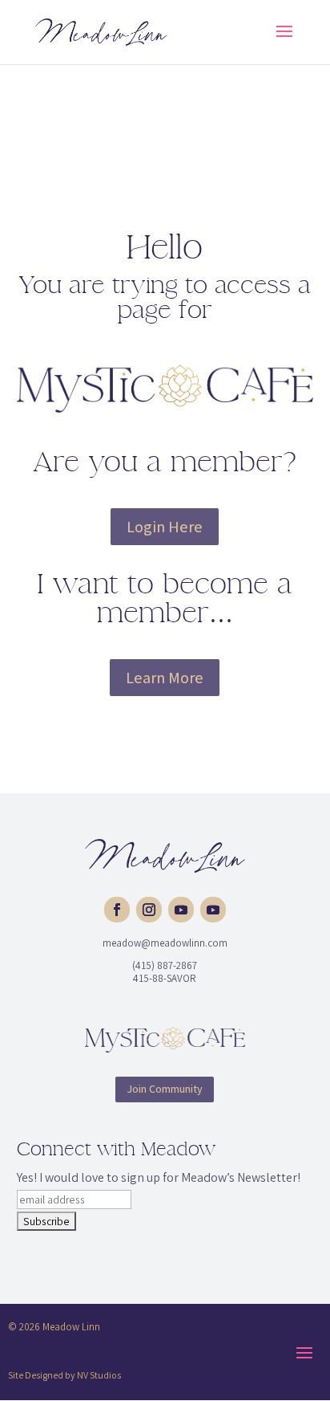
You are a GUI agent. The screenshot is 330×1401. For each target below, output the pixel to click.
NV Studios (99, 1375)
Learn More (164, 677)
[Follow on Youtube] (181, 909)
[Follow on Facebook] (117, 909)
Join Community (165, 1088)
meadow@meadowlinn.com (165, 943)
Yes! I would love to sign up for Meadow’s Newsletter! (158, 1177)
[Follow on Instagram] (149, 909)
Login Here (165, 526)
